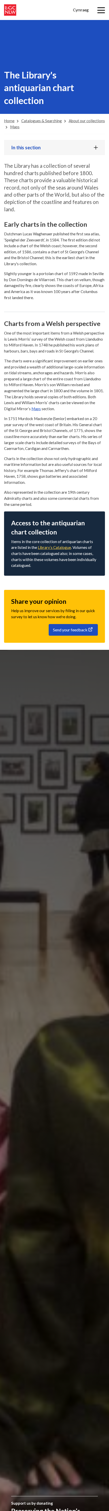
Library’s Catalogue (54, 547)
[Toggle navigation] (101, 10)
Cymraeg (81, 10)
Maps (36, 408)
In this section (26, 147)
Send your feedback (70, 629)
